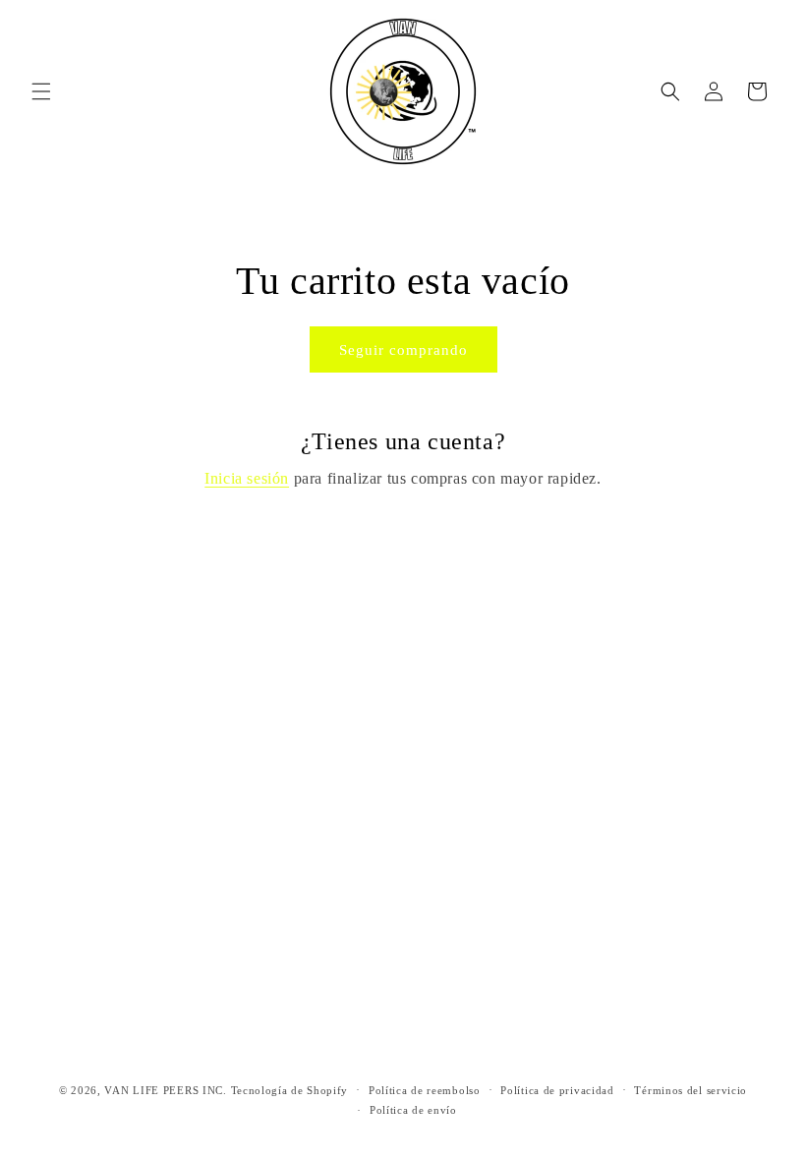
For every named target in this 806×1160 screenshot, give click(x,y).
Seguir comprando (403, 350)
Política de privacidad (556, 1090)
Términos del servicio (690, 1090)
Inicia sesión (246, 478)
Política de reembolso (425, 1090)
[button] (41, 91)
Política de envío (413, 1110)
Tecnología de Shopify (290, 1090)
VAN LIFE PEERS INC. (165, 1090)
